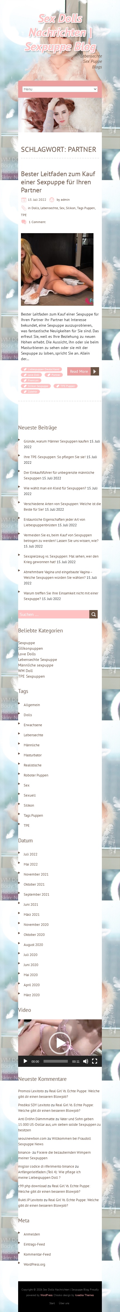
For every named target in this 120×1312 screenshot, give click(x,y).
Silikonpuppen (30, 648)
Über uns (64, 1303)
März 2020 (32, 995)
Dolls (35, 208)
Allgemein (32, 704)
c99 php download (32, 1186)
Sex (61, 208)
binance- (25, 1152)
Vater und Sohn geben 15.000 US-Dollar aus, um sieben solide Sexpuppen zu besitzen (59, 1124)
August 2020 (33, 944)
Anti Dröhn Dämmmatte (36, 1119)
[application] (60, 1043)
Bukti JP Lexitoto (30, 1200)
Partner (56, 375)
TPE (24, 215)
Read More (79, 371)
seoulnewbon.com (32, 1138)
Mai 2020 (31, 974)
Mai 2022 (31, 864)
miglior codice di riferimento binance (46, 1166)
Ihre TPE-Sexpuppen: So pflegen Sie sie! (55, 457)
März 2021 (32, 914)
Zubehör (32, 391)
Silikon (71, 208)
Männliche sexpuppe (35, 665)
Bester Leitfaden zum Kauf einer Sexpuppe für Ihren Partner (58, 181)
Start (52, 1303)
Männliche (32, 745)
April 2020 (32, 985)
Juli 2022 (30, 854)
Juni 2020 (31, 964)
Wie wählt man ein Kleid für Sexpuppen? (55, 488)
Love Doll (33, 375)
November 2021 (36, 874)
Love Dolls (27, 653)
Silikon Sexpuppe (38, 386)
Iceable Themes (84, 1295)
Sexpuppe (26, 642)
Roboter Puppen (36, 775)
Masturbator (33, 755)
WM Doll (25, 670)
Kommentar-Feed (37, 1254)
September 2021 (36, 894)
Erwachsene (33, 725)
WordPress (46, 1295)
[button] (60, 1043)
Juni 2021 (31, 904)
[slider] (56, 1061)
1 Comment (37, 222)
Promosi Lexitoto (31, 1091)
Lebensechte (49, 208)
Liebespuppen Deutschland (43, 369)
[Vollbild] (94, 1061)
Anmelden (32, 1234)
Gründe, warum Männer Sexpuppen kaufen (56, 441)
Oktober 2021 (34, 884)
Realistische (33, 765)
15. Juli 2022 (37, 199)
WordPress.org (34, 1264)
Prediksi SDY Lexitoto (34, 1105)
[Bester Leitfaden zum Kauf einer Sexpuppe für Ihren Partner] (57, 235)
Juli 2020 (30, 954)
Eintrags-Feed (34, 1244)
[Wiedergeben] (25, 1061)
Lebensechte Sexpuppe (37, 659)
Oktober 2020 (34, 934)
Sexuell (30, 795)
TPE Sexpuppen (31, 676)
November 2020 (36, 924)
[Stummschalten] (85, 1061)
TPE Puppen (68, 386)
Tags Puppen (86, 208)
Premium (33, 380)
